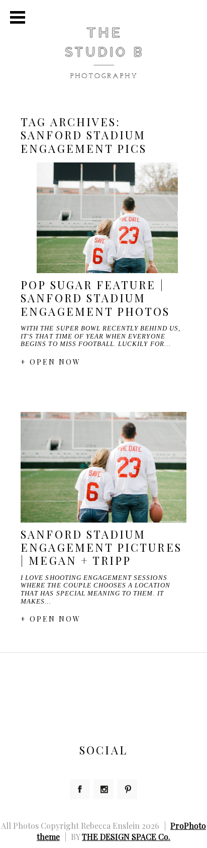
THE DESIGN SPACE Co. (126, 836)
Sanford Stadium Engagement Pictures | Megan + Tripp (101, 547)
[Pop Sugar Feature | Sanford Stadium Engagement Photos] (103, 217)
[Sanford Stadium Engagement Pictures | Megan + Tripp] (103, 467)
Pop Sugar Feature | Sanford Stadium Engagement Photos (95, 298)
